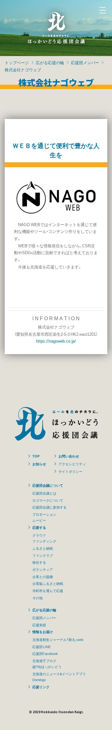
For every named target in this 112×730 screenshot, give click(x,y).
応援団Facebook (45, 653)
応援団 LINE (41, 646)
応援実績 (39, 624)
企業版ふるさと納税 (47, 583)
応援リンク (40, 686)
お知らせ (39, 463)
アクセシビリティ (72, 463)
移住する (39, 562)
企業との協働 (42, 576)
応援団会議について (47, 485)
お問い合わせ (68, 455)
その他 (37, 597)
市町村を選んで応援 (47, 590)
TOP (36, 455)
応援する (39, 527)
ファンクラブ (42, 555)
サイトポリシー (70, 471)
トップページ (17, 62)
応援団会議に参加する (49, 507)
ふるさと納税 (42, 548)
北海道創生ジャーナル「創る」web (57, 639)
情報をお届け (42, 631)
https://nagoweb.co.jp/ (56, 341)
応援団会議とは (44, 493)
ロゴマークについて (47, 500)
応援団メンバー (85, 62)
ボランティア (42, 569)
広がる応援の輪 (50, 62)
